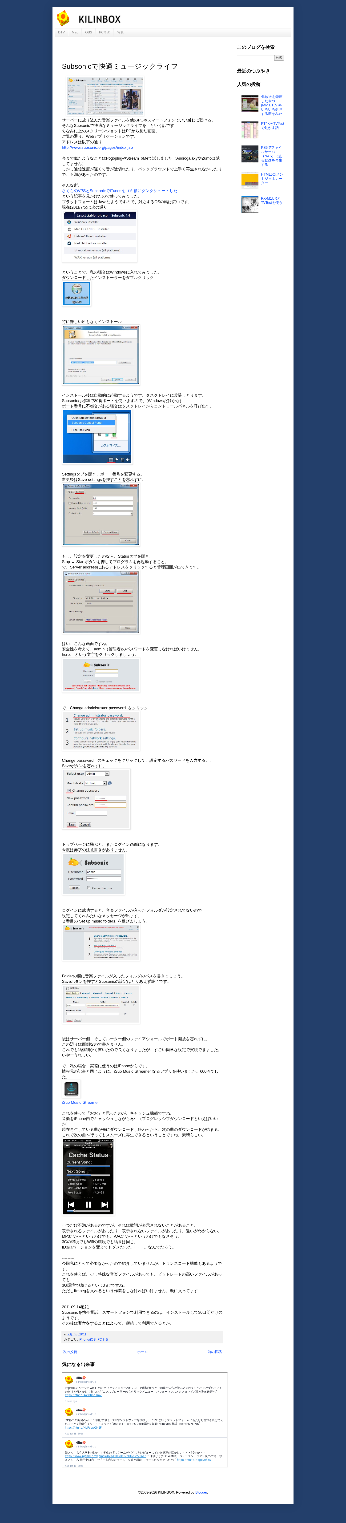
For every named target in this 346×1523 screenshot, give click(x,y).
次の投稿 (70, 1352)
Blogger (201, 1492)
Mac (75, 32)
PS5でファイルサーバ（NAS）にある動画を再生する (271, 155)
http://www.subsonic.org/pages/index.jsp (97, 147)
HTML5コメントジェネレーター (272, 178)
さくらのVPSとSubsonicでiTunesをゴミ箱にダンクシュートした (119, 191)
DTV (61, 32)
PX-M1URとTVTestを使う (271, 200)
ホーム (142, 1352)
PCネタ (104, 32)
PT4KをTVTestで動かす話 (272, 125)
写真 (120, 32)
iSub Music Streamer (80, 1102)
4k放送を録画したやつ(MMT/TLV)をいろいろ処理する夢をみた (271, 105)
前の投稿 (215, 1352)
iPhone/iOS (87, 1339)
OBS (88, 32)
